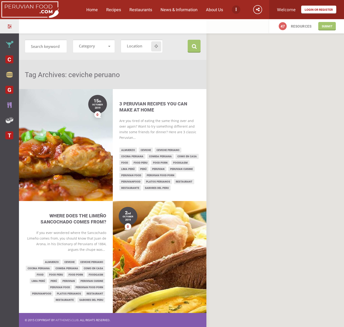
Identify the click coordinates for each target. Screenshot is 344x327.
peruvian (158, 169)
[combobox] (94, 46)
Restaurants (140, 9)
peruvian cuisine (181, 169)
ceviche (146, 150)
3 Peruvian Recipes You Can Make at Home (153, 107)
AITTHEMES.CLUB (67, 320)
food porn (160, 162)
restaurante (130, 188)
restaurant (184, 181)
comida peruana (160, 156)
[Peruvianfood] (30, 16)
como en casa (187, 156)
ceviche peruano (168, 150)
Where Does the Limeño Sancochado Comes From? (73, 218)
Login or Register (319, 9)
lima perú (128, 169)
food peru (140, 162)
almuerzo (128, 150)
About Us (214, 9)
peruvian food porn (160, 175)
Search (194, 46)
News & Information (179, 9)
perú (143, 169)
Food (124, 162)
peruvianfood (130, 181)
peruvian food (131, 175)
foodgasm (180, 162)
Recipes (113, 9)
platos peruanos (158, 181)
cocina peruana (132, 156)
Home (92, 9)
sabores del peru (157, 188)
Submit (327, 26)
